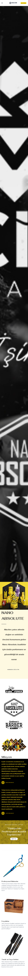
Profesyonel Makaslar (9, 881)
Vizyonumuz (10, 813)
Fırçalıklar (5, 921)
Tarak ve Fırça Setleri (9, 959)
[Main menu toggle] (2, 2)
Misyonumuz (10, 782)
